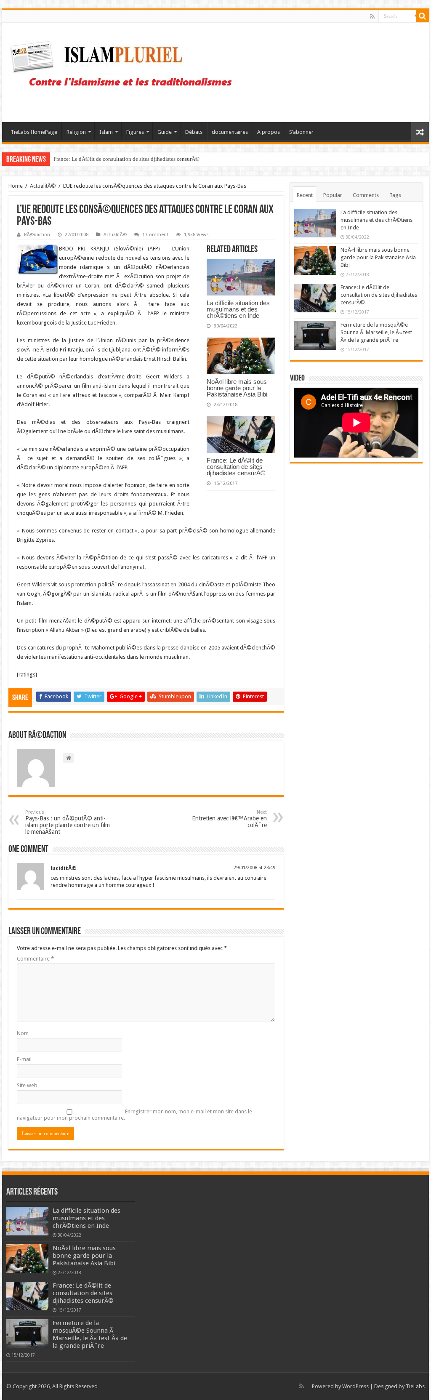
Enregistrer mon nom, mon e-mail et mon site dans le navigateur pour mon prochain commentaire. (134, 1114)
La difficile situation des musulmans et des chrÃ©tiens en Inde (238, 309)
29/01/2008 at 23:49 (254, 867)
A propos (268, 132)
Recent (305, 195)
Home (15, 186)
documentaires (230, 132)
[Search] (422, 16)
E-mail (24, 1059)
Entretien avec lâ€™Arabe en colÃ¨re (229, 818)
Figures (135, 132)
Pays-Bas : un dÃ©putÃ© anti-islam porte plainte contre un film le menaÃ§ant (67, 822)
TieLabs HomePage (34, 132)
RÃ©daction (37, 234)
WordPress (355, 1386)
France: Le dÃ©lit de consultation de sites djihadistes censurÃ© (126, 159)
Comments (366, 195)
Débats (193, 132)
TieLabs (415, 1386)
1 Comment (155, 234)
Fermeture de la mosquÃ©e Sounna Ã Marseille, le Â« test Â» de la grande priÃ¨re (376, 332)
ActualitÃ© (43, 186)
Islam (106, 132)
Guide (164, 132)
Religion (76, 132)
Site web (27, 1085)
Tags (395, 195)
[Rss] (372, 16)
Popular (332, 195)
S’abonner (301, 132)
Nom (23, 1033)
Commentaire (35, 959)
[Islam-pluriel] (125, 71)
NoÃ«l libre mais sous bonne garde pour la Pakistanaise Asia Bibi (237, 388)
